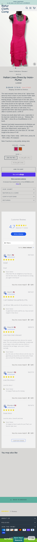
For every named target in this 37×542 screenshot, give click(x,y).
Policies (5, 522)
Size (18, 154)
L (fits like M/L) (11, 157)
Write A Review (18, 234)
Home (11, 71)
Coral (20, 149)
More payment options (18, 179)
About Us (6, 518)
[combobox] (26, 247)
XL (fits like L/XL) (24, 157)
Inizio (18, 74)
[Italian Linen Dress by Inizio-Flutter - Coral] (4, 486)
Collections (17, 71)
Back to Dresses (20, 499)
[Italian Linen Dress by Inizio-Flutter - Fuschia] (2, 486)
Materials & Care (11, 193)
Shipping (11, 89)
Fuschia (16, 149)
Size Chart (8, 189)
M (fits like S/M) (18, 162)
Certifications (10, 196)
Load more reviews (18, 441)
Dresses (24, 71)
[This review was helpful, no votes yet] (28, 285)
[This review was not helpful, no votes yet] (32, 285)
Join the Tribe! (8, 526)
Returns (7, 200)
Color (18, 145)
